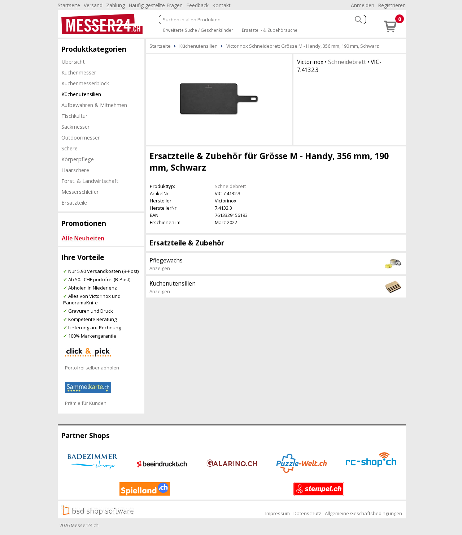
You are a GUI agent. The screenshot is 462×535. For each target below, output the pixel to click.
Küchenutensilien (81, 94)
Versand (93, 5)
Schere (69, 148)
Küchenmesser (78, 72)
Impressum (277, 513)
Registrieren (392, 5)
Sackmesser (75, 126)
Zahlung (115, 5)
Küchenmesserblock (85, 83)
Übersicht (73, 61)
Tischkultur (74, 115)
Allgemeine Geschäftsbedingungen (363, 513)
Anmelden (362, 5)
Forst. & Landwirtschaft (89, 180)
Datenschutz (307, 513)
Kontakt (221, 5)
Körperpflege (77, 159)
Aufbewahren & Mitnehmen (94, 104)
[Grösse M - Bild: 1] (219, 99)
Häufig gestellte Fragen (155, 5)
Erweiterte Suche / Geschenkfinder (198, 30)
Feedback (197, 5)
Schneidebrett (347, 62)
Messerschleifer (80, 191)
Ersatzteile (74, 202)
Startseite (69, 5)
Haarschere (75, 170)
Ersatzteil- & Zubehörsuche (269, 30)
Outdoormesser (80, 137)
